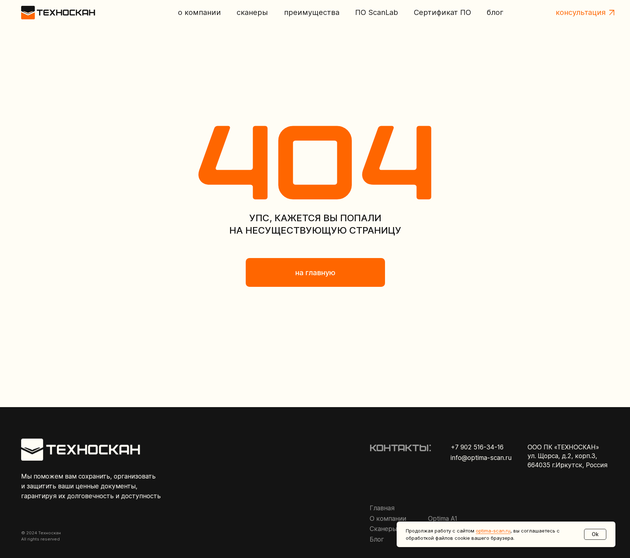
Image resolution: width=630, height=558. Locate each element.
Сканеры (383, 529)
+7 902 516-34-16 (477, 447)
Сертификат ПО (442, 12)
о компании (199, 12)
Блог (377, 539)
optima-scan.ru (493, 531)
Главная (382, 508)
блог (495, 12)
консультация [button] (581, 12)
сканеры (252, 12)
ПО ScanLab (376, 12)
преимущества (311, 12)
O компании (388, 518)
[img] (58, 12)
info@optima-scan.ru (481, 457)
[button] (611, 12)
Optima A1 (442, 518)
